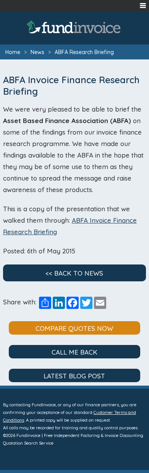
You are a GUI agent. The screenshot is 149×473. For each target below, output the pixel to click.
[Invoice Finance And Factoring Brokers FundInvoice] (74, 27)
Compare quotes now (74, 328)
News (37, 52)
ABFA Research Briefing (84, 52)
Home (12, 52)
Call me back (74, 352)
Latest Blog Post (74, 376)
